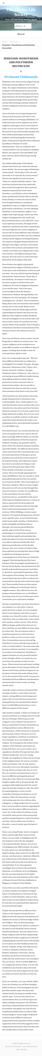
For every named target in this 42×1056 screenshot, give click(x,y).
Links (18, 1049)
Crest (24, 1046)
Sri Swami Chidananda (21, 76)
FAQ (28, 1046)
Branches (34, 1046)
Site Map (24, 1049)
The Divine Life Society (21, 13)
